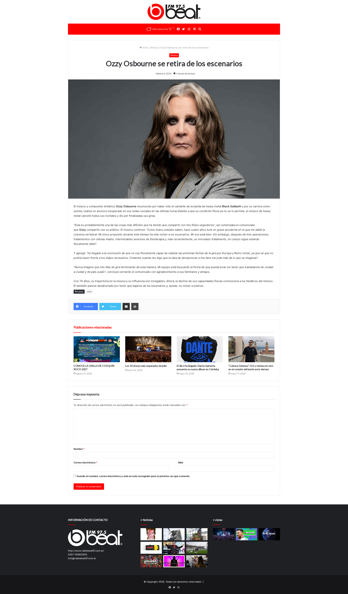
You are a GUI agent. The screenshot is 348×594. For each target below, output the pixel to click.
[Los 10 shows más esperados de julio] (148, 349)
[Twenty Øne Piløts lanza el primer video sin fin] (151, 548)
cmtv (89, 291)
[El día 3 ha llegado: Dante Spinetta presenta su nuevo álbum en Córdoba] (200, 349)
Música (154, 47)
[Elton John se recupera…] (174, 548)
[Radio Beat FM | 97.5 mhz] (174, 12)
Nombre (79, 448)
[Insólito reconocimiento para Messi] (246, 534)
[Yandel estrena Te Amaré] (174, 561)
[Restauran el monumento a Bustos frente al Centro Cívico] (174, 534)
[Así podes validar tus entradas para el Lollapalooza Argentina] (223, 534)
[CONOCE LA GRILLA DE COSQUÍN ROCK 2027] (97, 349)
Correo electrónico (85, 462)
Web (180, 462)
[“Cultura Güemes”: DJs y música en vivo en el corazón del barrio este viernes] (251, 349)
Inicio (145, 47)
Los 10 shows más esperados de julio (146, 365)
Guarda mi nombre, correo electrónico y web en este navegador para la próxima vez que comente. (133, 476)
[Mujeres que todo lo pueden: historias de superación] (197, 561)
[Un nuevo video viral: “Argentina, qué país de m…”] (269, 534)
